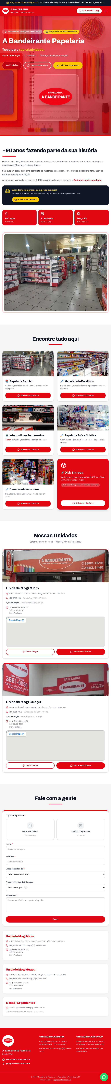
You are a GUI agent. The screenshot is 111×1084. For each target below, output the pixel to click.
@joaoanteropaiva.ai (62, 1080)
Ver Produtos (12, 65)
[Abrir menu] (106, 11)
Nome (9, 844)
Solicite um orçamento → (93, 2)
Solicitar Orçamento (69, 65)
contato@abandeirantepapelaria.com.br (26, 1008)
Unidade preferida (15, 869)
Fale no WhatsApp (90, 10)
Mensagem (11, 895)
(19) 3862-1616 (15, 598)
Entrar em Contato (30, 395)
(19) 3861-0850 (15, 712)
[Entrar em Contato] (104, 1077)
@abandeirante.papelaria (87, 180)
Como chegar (32, 651)
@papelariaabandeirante (18, 1063)
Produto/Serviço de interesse (19, 882)
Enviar (55, 919)
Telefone (10, 856)
